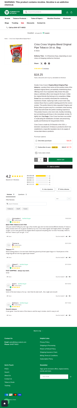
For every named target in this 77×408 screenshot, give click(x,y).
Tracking (15, 23)
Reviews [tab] (9, 194)
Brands (7, 18)
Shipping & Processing (47, 345)
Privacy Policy (44, 342)
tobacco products (57, 127)
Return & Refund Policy (48, 349)
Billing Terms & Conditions (49, 355)
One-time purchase (45, 140)
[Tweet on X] (41, 63)
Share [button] (9, 236)
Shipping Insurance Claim (48, 352)
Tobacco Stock (12, 399)
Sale (22, 23)
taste (25, 209)
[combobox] (42, 12)
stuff (18, 209)
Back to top (38, 331)
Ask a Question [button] (48, 189)
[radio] (36, 141)
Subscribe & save (47, 147)
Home (6, 38)
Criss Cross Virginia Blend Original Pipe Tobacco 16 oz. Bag (20, 38)
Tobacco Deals (9, 382)
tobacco (10, 209)
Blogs (7, 23)
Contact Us (41, 23)
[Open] (4, 403)
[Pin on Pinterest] (49, 63)
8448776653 (14, 344)
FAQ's (7, 369)
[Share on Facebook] (45, 63)
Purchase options (40, 136)
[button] (71, 12)
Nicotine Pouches (53, 18)
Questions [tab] (21, 194)
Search (7, 372)
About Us (8, 375)
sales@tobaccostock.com (17, 342)
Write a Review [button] (64, 189)
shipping (49, 77)
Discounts (30, 23)
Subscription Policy (46, 359)
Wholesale (67, 18)
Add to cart (60, 159)
